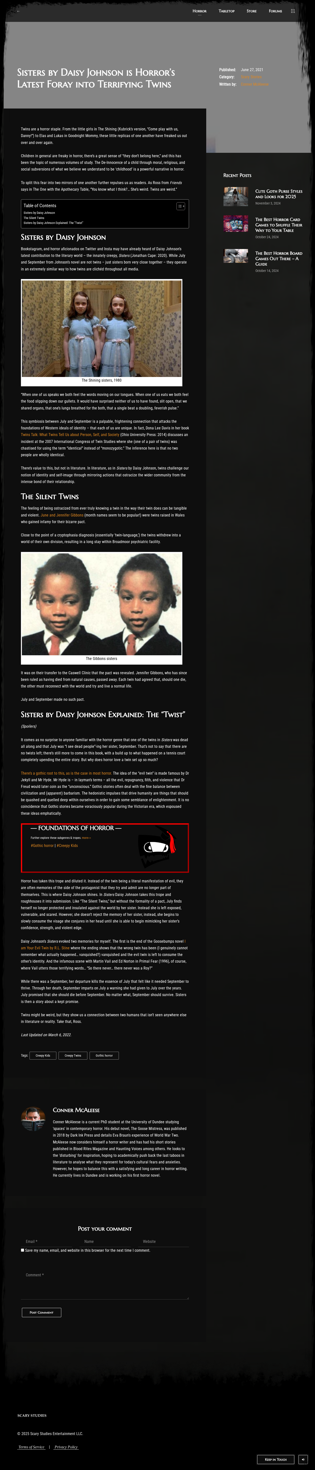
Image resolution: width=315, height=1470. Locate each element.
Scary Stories (251, 77)
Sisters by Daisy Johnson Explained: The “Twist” (53, 223)
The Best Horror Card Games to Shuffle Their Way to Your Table (278, 225)
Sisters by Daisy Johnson (39, 213)
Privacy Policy (66, 1447)
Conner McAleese (255, 84)
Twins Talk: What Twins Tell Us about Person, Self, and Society (70, 434)
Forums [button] (275, 10)
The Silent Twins (34, 218)
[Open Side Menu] (293, 11)
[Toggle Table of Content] (178, 206)
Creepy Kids (43, 1055)
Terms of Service (31, 1447)
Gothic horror (104, 1055)
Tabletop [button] (227, 10)
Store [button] (252, 10)
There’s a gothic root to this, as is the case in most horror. (66, 773)
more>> (86, 838)
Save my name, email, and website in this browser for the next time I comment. (87, 1250)
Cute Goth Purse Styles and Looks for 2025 (278, 193)
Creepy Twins (73, 1055)
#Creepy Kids (67, 845)
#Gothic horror (42, 845)
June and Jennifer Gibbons (62, 515)
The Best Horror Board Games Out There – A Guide (278, 258)
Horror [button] (199, 10)
